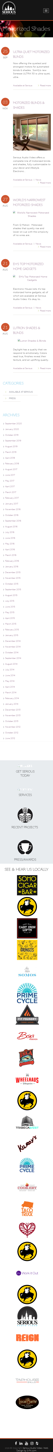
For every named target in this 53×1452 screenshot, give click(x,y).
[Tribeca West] (27, 1122)
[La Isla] (27, 1058)
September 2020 (13, 423)
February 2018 (12, 463)
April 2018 (10, 458)
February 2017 (12, 498)
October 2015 (11, 584)
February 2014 (12, 698)
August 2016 (11, 526)
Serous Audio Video (32, 1448)
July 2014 (9, 669)
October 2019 (11, 435)
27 (5, 199)
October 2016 (11, 515)
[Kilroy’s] (27, 1144)
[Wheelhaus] (27, 1079)
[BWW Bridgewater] (27, 1251)
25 (5, 51)
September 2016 (13, 521)
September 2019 (13, 440)
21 (5, 263)
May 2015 (9, 612)
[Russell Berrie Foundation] (27, 1230)
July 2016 (9, 532)
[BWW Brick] (27, 1359)
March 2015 (10, 624)
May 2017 (9, 481)
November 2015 (13, 578)
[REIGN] (27, 1338)
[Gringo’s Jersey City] (27, 950)
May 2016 (10, 543)
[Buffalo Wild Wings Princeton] (27, 907)
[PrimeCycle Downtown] (27, 993)
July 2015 (9, 601)
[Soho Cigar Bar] (27, 885)
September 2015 (13, 589)
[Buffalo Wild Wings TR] (27, 1101)
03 (5, 102)
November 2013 (13, 715)
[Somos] (27, 971)
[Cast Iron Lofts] (27, 928)
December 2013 (13, 710)
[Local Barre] (27, 1402)
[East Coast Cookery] (27, 1187)
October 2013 (11, 721)
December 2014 (13, 641)
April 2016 (10, 549)
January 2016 (11, 566)
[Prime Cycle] (27, 1165)
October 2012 (11, 732)
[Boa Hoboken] (27, 1036)
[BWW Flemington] (27, 1295)
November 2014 (13, 647)
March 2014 (10, 692)
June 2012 (10, 738)
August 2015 (11, 595)
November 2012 (13, 727)
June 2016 (10, 538)
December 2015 (13, 572)
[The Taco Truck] (27, 1208)
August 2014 (11, 664)
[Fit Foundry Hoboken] (27, 1014)
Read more (45, 85)
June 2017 (10, 475)
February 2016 (12, 561)
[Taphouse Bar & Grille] (27, 1381)
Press (12, 398)
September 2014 (13, 658)
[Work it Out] (27, 1273)
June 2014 (10, 675)
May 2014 (9, 681)
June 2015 (10, 607)
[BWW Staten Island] (27, 1424)
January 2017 (11, 503)
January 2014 (11, 704)
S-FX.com (31, 1450)
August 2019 (11, 446)
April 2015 (10, 618)
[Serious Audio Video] (27, 1316)
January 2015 (11, 635)
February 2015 (12, 629)
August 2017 (11, 469)
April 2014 (10, 687)
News (38, 180)
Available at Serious (22, 85)
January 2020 (12, 429)
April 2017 (10, 486)
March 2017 (10, 492)
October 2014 (11, 652)
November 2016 (13, 509)
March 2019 (10, 452)
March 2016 (10, 555)
